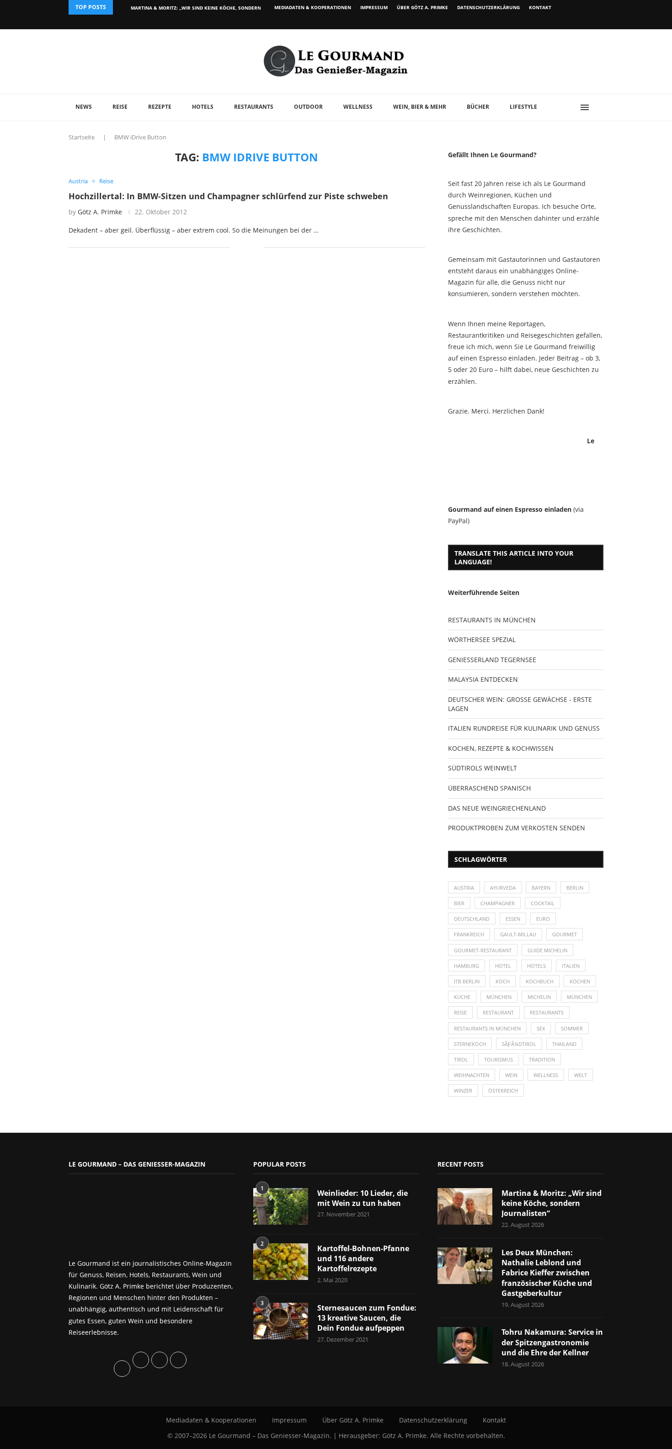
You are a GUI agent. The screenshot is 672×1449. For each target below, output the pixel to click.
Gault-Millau (518, 934)
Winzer (463, 1090)
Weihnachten (471, 1075)
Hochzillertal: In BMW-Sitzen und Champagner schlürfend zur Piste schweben (228, 196)
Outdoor (308, 107)
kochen (580, 981)
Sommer (572, 1028)
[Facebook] (544, 22)
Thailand (564, 1043)
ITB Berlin (467, 981)
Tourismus (498, 1059)
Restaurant (498, 1012)
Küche (462, 996)
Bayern (541, 887)
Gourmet (564, 934)
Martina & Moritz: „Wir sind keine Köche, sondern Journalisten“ (551, 1203)
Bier (459, 903)
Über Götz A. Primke (422, 7)
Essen (513, 918)
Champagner (497, 903)
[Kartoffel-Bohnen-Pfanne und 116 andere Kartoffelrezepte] (280, 1261)
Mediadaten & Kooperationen (312, 7)
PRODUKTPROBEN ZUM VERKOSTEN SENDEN (516, 827)
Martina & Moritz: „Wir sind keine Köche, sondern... (198, 8)
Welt (580, 1075)
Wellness (358, 107)
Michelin (539, 996)
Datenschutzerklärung (488, 7)
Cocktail (543, 903)
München (499, 996)
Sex (541, 1028)
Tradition (542, 1059)
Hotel (503, 965)
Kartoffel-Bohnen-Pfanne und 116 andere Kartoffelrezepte (363, 1258)
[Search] (598, 107)
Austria (464, 887)
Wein (511, 1075)
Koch (503, 981)
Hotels (202, 107)
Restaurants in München (487, 1028)
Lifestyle (523, 107)
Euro (543, 918)
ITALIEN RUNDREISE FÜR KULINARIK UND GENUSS (524, 728)
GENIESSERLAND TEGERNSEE (492, 659)
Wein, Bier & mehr (419, 107)
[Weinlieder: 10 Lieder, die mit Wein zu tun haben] (280, 1206)
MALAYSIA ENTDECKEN (483, 679)
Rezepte (159, 107)
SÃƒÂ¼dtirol (519, 1043)
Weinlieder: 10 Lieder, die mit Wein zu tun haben (362, 1198)
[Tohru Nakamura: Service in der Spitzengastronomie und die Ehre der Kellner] (464, 1345)
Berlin (574, 887)
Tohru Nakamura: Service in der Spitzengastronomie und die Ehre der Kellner (552, 1342)
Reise (120, 107)
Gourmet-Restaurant (483, 950)
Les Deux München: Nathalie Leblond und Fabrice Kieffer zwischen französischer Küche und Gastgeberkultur (546, 1273)
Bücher (478, 107)
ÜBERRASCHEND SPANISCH (489, 788)
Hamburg (466, 965)
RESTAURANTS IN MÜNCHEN (492, 620)
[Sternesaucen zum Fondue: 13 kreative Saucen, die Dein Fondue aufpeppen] (280, 1321)
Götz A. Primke (100, 211)
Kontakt (540, 7)
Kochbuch (540, 981)
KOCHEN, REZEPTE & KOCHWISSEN (501, 748)
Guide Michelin (547, 950)
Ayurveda (503, 887)
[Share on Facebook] (242, 247)
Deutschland (472, 918)
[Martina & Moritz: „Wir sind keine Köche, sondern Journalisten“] (464, 1206)
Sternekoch (470, 1043)
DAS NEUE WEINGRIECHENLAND (497, 808)
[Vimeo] (554, 22)
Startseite (82, 137)
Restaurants (253, 107)
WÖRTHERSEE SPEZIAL (482, 639)
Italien (571, 965)
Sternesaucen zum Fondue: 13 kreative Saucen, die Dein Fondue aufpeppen (366, 1318)
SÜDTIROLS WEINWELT (482, 768)
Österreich (503, 1090)
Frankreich (469, 934)
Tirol (461, 1059)
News (83, 107)
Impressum (374, 7)
